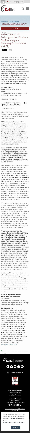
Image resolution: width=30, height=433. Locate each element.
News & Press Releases (14, 21)
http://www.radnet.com (9, 344)
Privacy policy (14, 418)
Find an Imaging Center (16, 2)
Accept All (15, 427)
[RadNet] (10, 8)
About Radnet (4, 21)
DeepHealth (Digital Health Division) (15, 409)
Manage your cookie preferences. (14, 422)
